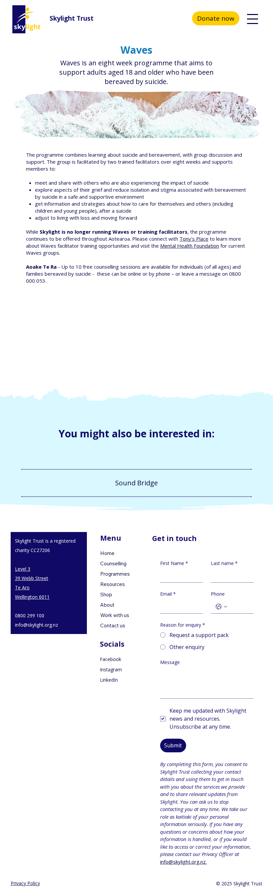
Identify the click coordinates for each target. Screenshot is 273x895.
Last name (224, 563)
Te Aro (22, 587)
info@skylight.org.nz (36, 625)
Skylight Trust (72, 18)
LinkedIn (109, 680)
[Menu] (252, 19)
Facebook (110, 659)
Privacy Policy (25, 883)
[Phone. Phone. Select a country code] (221, 607)
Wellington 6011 (32, 597)
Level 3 (22, 569)
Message (170, 662)
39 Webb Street (31, 578)
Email (168, 594)
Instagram (111, 669)
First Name (174, 563)
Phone (218, 594)
